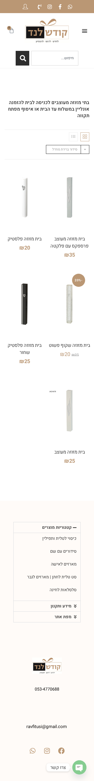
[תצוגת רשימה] (73, 136)
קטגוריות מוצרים (57, 527)
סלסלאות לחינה (63, 590)
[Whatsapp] (70, 6)
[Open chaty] (79, 767)
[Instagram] (49, 6)
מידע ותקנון (61, 606)
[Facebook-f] (59, 6)
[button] (84, 30)
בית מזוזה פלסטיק (25, 239)
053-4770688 (47, 689)
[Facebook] (61, 750)
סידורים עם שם (63, 551)
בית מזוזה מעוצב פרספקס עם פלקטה (69, 242)
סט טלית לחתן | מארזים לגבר (52, 577)
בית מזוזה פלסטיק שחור (25, 349)
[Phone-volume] (39, 6)
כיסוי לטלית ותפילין (59, 538)
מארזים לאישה (64, 564)
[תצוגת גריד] (84, 136)
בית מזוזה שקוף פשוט (69, 345)
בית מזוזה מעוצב (69, 452)
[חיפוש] (22, 58)
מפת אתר (63, 617)
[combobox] (54, 58)
